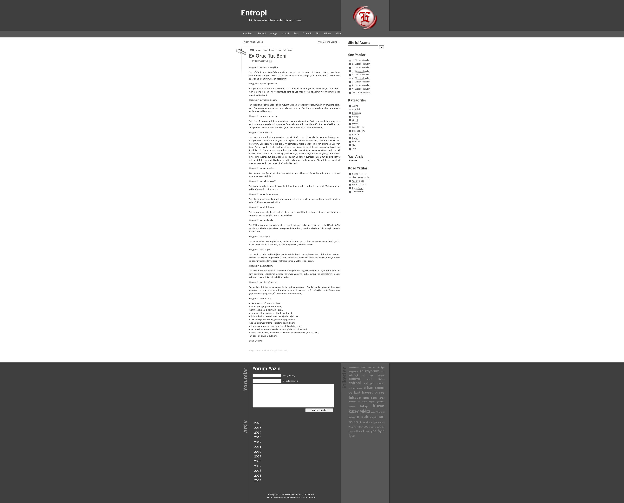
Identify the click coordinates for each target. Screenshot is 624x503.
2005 (257, 475)
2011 (257, 447)
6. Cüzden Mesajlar (361, 78)
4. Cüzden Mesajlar (361, 71)
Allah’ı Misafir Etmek (253, 42)
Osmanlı (307, 33)
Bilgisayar (356, 113)
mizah (362, 417)
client (369, 379)
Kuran (378, 406)
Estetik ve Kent (359, 184)
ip (359, 402)
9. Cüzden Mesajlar (361, 89)
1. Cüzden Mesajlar (361, 60)
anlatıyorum (369, 371)
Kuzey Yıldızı (357, 188)
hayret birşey (373, 393)
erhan (368, 388)
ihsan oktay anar (373, 398)
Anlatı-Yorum (358, 192)
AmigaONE (353, 372)
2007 (257, 466)
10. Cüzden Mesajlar (361, 92)
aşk (364, 375)
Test (296, 33)
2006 (257, 471)
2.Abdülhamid (354, 368)
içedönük (380, 402)
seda (367, 426)
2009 (257, 456)
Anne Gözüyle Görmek (328, 42)
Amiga (273, 33)
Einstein (381, 379)
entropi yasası (355, 388)
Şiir (317, 33)
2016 (257, 428)
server (373, 427)
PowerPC (352, 427)
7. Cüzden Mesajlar (361, 82)
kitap (364, 406)
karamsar (352, 407)
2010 (257, 452)
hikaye (355, 398)
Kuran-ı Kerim (358, 131)
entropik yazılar (374, 383)
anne (382, 372)
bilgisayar (354, 379)
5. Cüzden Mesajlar (361, 75)
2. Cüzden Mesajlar (361, 64)
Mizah (339, 33)
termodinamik (356, 431)
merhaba (352, 417)
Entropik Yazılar (359, 174)
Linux (373, 412)
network (373, 417)
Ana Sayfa (248, 33)
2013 (257, 437)
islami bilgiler (368, 402)
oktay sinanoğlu (368, 422)
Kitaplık (285, 33)
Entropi (254, 13)
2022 (257, 423)
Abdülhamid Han (368, 368)
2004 (257, 480)
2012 (257, 442)
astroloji (353, 375)
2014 (257, 432)
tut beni (288, 50)
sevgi (379, 427)
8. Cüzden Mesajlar (361, 85)
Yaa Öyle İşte (358, 181)
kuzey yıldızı (359, 411)
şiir (280, 50)
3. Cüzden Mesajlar (361, 67)
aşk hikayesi (377, 376)
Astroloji (356, 109)
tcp (383, 427)
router (360, 427)
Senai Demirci (269, 50)
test (367, 431)
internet (352, 402)
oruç (258, 50)
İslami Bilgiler (358, 127)
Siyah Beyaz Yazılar (361, 177)
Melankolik (380, 412)
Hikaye (327, 33)
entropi (355, 383)
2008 (257, 461)
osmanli (381, 423)
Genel (355, 120)
